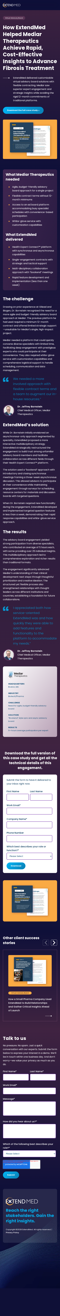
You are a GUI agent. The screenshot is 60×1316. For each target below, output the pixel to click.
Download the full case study (22, 110)
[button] (54, 943)
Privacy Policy (12, 1232)
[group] (30, 985)
